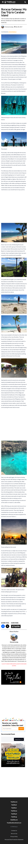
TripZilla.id (14, 805)
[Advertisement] (14, 206)
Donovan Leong (14, 642)
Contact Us (14, 830)
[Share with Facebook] (3, 626)
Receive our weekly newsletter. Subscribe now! (12, 724)
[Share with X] (7, 626)
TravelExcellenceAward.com (14, 822)
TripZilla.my (14, 810)
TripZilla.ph (14, 813)
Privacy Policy (14, 836)
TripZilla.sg (14, 816)
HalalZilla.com (14, 819)
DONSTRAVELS (12, 32)
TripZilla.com (14, 802)
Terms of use (14, 833)
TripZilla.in (14, 807)
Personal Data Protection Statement (14, 839)
